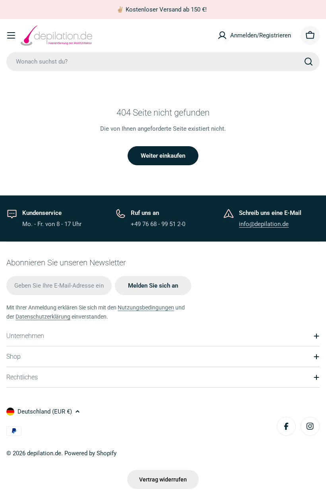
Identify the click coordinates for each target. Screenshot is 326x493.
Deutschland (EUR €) (44, 411)
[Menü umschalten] (11, 35)
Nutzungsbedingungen (146, 307)
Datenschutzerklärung (43, 316)
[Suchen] (308, 61)
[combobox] (163, 61)
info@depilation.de (264, 224)
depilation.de (44, 453)
